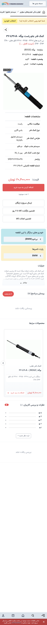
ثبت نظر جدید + (23, 435)
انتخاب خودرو (10, 21)
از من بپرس (8, 294)
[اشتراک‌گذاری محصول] (5, 29)
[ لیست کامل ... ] (27, 44)
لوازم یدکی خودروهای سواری (30, 12)
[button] (23, 346)
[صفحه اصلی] (44, 12)
